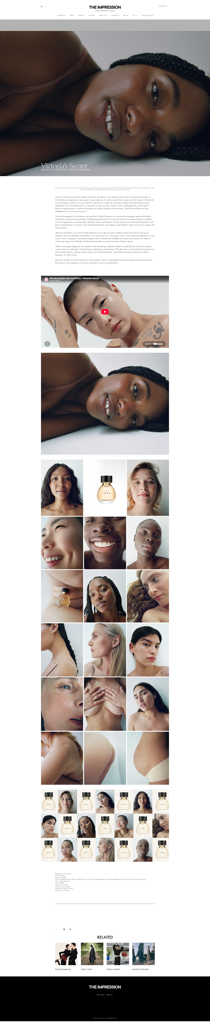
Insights (81, 15)
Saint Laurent (113, 969)
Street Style (103, 15)
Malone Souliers (140, 969)
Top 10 (134, 15)
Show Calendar (147, 15)
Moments (115, 15)
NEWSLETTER (163, 6)
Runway (92, 15)
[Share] (64, 929)
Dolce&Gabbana (63, 969)
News (72, 15)
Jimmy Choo (86, 969)
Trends (125, 15)
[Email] (70, 929)
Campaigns (61, 15)
